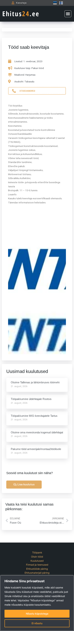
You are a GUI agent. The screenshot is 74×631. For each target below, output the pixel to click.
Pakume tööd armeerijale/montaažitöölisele (36, 449)
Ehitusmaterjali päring (37, 572)
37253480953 (27, 90)
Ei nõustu (37, 623)
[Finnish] (60, 2)
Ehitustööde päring (37, 568)
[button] (67, 13)
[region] (37, 603)
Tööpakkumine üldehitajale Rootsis (31, 398)
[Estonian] (54, 2)
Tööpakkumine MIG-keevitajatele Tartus (34, 415)
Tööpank (37, 552)
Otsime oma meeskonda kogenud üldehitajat (37, 432)
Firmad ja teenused (37, 564)
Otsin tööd (37, 556)
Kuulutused (37, 560)
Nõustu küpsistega (37, 613)
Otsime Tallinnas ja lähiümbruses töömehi (35, 382)
